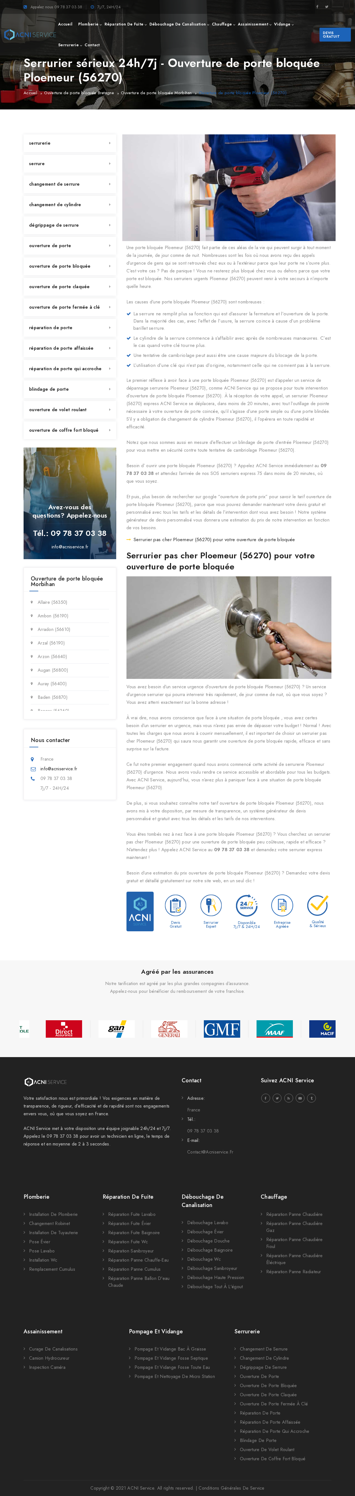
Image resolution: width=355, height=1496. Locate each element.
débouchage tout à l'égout (215, 1286)
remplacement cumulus (52, 1269)
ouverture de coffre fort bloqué (63, 430)
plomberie (88, 24)
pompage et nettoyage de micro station (175, 1376)
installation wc (43, 1260)
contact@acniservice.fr (210, 1152)
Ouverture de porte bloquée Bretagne (79, 93)
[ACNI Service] (30, 34)
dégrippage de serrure (54, 225)
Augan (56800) (53, 670)
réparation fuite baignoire (134, 1232)
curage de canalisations (53, 1349)
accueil (65, 24)
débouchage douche (208, 1241)
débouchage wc (204, 1259)
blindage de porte (49, 389)
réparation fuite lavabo (132, 1214)
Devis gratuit (331, 34)
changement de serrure (54, 184)
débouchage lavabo (207, 1222)
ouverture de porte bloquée (60, 266)
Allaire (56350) (53, 602)
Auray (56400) (52, 684)
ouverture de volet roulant (58, 409)
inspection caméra (47, 1367)
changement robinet (49, 1223)
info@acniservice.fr (70, 547)
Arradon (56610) (54, 629)
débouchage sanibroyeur (212, 1268)
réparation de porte (51, 327)
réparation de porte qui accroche (65, 368)
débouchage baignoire (210, 1250)
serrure (37, 163)
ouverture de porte (50, 245)
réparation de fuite (124, 24)
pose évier (39, 1242)
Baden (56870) (53, 697)
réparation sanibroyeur (131, 1251)
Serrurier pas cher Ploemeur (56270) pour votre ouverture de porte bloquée (214, 539)
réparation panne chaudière (294, 1214)
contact (92, 45)
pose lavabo (42, 1251)
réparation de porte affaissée (61, 348)
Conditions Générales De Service (231, 1488)
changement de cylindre (55, 204)
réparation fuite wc (128, 1242)
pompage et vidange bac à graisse (170, 1349)
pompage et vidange (156, 1332)
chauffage (222, 24)
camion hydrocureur (49, 1358)
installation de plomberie (53, 1214)
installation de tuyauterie (53, 1232)
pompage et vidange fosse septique (171, 1358)
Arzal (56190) (51, 643)
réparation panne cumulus (134, 1269)
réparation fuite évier (129, 1223)
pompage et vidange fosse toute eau (172, 1367)
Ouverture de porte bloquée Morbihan (156, 93)
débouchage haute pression (215, 1277)
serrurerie (68, 45)
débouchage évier (205, 1232)
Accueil (30, 93)
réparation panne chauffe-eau (138, 1260)
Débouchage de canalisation (203, 1201)
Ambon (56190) (53, 616)
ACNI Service (140, 1488)
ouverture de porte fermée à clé (64, 307)
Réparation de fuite (128, 1197)
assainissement (253, 24)
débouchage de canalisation (177, 24)
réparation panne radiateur (293, 1272)
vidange (282, 24)
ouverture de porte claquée (59, 286)
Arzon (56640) (52, 656)
